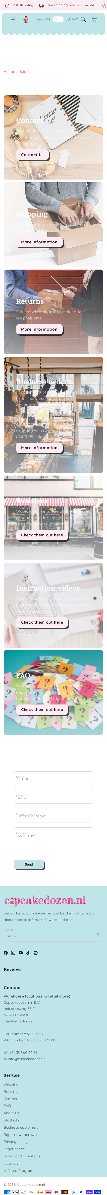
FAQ (7, 1105)
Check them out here (42, 534)
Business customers (21, 1127)
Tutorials (11, 1163)
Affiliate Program (18, 1170)
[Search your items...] (83, 19)
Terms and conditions (22, 1156)
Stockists (11, 1120)
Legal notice (14, 1149)
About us (11, 1113)
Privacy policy (15, 1141)
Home (9, 71)
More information (39, 241)
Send (29, 864)
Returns (10, 1091)
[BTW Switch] (58, 19)
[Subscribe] (97, 934)
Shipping (11, 1084)
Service (26, 71)
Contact (10, 1098)
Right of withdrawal (21, 1134)
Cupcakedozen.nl (31, 1185)
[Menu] (13, 19)
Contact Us (32, 154)
